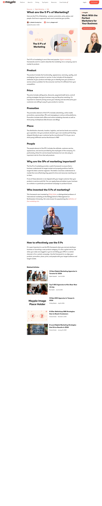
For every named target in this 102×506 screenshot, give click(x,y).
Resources (29, 9)
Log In (84, 2)
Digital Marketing (39, 9)
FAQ (48, 9)
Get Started (94, 2)
